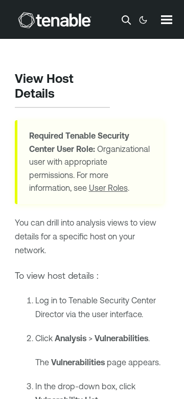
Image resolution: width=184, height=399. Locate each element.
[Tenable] (54, 20)
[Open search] (126, 20)
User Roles (108, 187)
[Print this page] (63, 94)
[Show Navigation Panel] (166, 19)
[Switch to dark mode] (143, 20)
